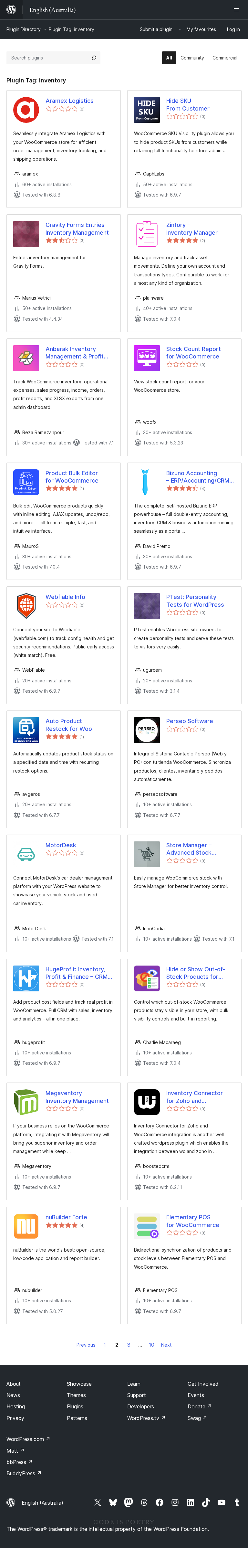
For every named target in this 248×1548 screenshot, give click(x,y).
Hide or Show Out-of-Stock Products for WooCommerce (195, 973)
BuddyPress (24, 1473)
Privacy (15, 1418)
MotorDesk (61, 845)
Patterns (77, 1418)
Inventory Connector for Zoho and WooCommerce (194, 1097)
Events (196, 1395)
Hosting (15, 1406)
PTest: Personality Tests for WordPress (195, 600)
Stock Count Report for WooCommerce (193, 353)
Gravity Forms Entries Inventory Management (77, 228)
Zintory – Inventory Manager (192, 228)
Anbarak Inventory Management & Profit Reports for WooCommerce (75, 353)
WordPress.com (28, 1439)
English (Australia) (42, 1503)
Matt (15, 1450)
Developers (140, 1406)
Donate (200, 1406)
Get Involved (203, 1384)
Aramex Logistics (70, 100)
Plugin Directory (23, 29)
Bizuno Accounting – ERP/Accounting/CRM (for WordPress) (197, 477)
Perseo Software (189, 721)
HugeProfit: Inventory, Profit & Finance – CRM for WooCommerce (77, 973)
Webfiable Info (65, 596)
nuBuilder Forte (66, 1217)
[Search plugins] (94, 57)
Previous (86, 1345)
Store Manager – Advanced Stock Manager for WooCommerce (189, 849)
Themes (76, 1395)
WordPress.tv (146, 1418)
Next (166, 1345)
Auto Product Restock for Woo (69, 725)
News (13, 1395)
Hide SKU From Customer (188, 104)
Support (136, 1395)
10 (151, 1344)
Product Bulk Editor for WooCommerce (72, 477)
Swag (197, 1418)
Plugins (75, 1406)
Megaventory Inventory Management (77, 1097)
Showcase (79, 1384)
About (13, 1384)
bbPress (19, 1462)
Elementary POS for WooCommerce (192, 1221)
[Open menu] (237, 9)
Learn (133, 1384)
